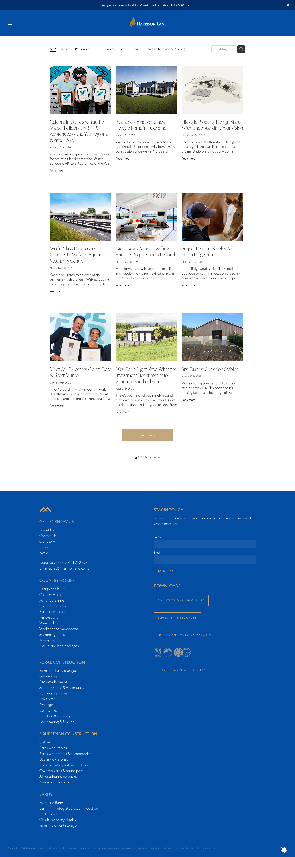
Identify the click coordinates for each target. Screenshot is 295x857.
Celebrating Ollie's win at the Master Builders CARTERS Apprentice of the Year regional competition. (79, 130)
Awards (110, 49)
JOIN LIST (166, 571)
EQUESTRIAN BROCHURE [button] (177, 617)
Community (153, 49)
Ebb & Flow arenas (53, 759)
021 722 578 (77, 562)
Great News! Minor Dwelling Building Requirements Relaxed (145, 251)
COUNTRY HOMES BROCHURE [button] (181, 600)
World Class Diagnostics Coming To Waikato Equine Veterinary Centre (76, 254)
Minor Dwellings (175, 49)
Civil (97, 49)
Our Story (47, 541)
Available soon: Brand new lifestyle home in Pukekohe (141, 124)
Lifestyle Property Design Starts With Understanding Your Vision (212, 124)
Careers (45, 547)
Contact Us (47, 535)
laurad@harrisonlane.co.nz (68, 568)
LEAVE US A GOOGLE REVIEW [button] (181, 670)
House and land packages (59, 645)
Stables (65, 49)
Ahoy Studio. (209, 848)
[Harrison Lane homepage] (147, 22)
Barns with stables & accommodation (67, 753)
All (52, 49)
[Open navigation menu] (43, 23)
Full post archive (152, 457)
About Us (46, 530)
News (44, 552)
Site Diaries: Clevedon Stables (210, 369)
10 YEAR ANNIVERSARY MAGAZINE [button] (185, 634)
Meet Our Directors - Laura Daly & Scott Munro (80, 372)
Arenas (135, 49)
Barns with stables (53, 747)
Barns (123, 49)
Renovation (82, 49)
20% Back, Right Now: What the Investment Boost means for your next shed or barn (146, 375)
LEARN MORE (180, 5)
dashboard (143, 848)
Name (158, 537)
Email (157, 552)
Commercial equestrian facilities (63, 765)
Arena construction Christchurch (64, 782)
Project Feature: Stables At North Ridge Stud (206, 251)
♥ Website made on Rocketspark (181, 848)
